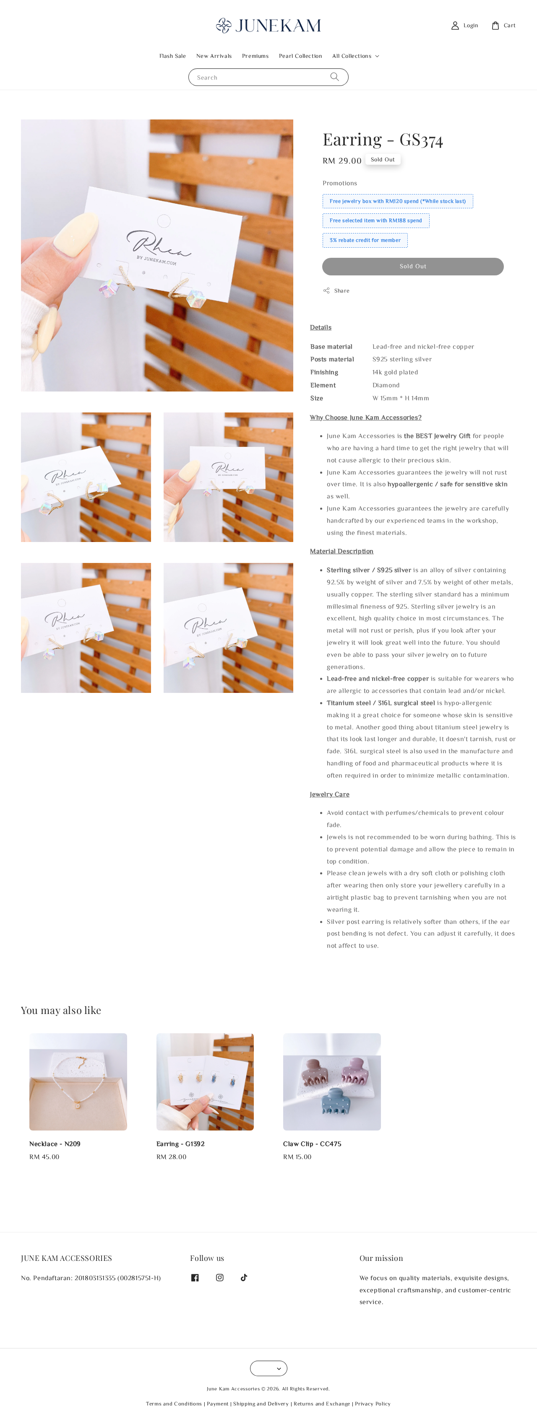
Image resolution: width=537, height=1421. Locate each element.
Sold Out (413, 266)
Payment (218, 1403)
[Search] (334, 77)
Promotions (340, 182)
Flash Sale (172, 56)
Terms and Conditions (174, 1403)
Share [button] (342, 290)
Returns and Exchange (322, 1403)
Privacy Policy (373, 1403)
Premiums (255, 56)
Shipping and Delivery (261, 1403)
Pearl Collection (301, 56)
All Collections (351, 56)
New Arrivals (214, 56)
